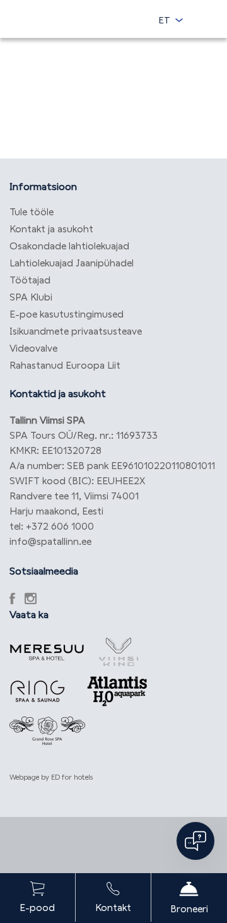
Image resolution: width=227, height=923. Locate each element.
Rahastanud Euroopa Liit (64, 365)
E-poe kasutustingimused (66, 314)
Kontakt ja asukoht (51, 228)
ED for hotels (72, 777)
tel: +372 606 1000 (51, 526)
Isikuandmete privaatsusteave (75, 331)
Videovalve (33, 348)
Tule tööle (31, 211)
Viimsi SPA (69, 17)
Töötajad (29, 280)
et (164, 20)
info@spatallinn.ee (50, 541)
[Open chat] (195, 841)
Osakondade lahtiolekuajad (69, 246)
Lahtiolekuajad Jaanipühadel (71, 263)
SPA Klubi (30, 297)
